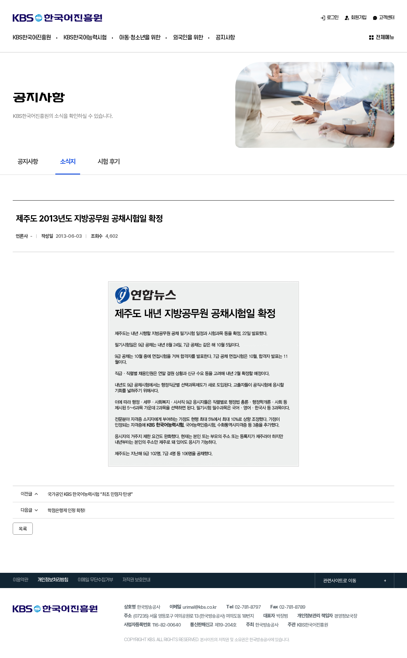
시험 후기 (109, 161)
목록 (23, 528)
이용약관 (20, 580)
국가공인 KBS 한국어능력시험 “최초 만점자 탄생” (90, 494)
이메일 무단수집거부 (95, 580)
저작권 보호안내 (136, 580)
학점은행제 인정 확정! (66, 510)
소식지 (67, 161)
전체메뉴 (385, 37)
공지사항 (27, 161)
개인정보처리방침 (53, 580)
